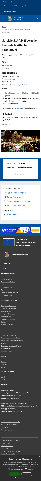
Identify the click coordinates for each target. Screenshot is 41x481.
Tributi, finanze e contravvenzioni (12, 340)
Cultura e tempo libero (8, 308)
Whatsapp (24, 117)
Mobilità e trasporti (7, 325)
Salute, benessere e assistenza (11, 346)
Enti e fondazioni (6, 287)
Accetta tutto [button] (14, 474)
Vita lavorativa (6, 311)
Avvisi (3, 367)
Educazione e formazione (9, 335)
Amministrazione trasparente (10, 440)
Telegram (34, 117)
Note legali (4, 448)
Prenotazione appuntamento (10, 422)
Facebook (7, 117)
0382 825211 (17, 411)
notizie (18, 108)
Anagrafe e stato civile (8, 306)
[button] (20, 478)
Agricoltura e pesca (7, 351)
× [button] (39, 457)
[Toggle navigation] (4, 18)
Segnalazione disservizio (9, 424)
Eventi (3, 379)
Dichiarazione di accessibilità (10, 451)
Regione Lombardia (9, 2)
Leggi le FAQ (5, 427)
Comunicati (4, 364)
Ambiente (4, 343)
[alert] (20, 468)
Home (4, 27)
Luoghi (3, 377)
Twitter (16, 117)
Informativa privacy (7, 446)
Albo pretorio (5, 443)
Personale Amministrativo (9, 292)
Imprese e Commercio (8, 314)
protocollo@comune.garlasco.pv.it (16, 403)
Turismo (3, 322)
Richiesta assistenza (7, 430)
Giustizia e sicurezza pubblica (10, 338)
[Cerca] (37, 18)
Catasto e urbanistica (8, 319)
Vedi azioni (5, 124)
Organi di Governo (7, 279)
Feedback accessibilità (8, 454)
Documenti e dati (6, 295)
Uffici (2, 284)
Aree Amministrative (8, 282)
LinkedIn (8, 120)
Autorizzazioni (5, 348)
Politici (3, 290)
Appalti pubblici (6, 316)
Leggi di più (31, 466)
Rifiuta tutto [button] (26, 474)
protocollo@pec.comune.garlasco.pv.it (16, 406)
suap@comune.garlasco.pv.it (18, 84)
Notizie (3, 362)
